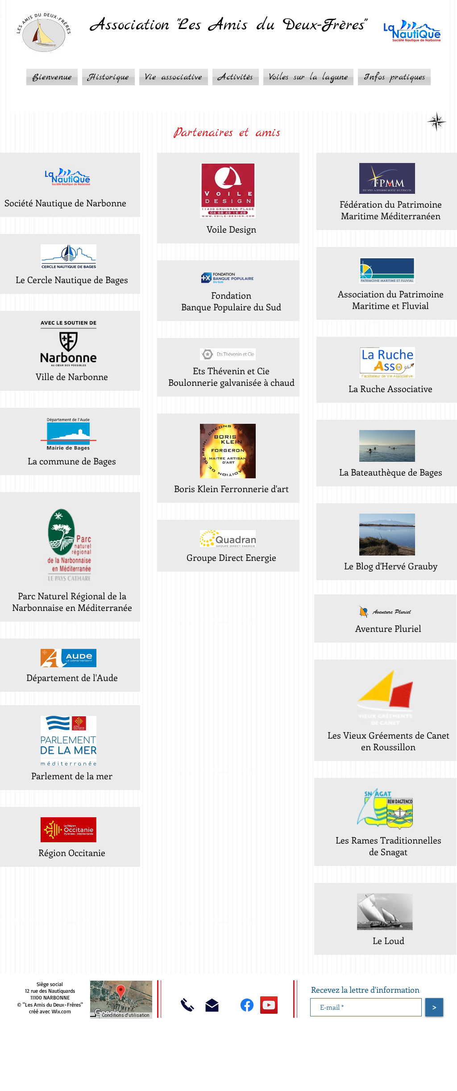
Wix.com (61, 1011)
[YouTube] (269, 1005)
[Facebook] (247, 1005)
